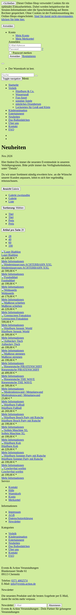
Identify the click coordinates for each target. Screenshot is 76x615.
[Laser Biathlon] (11, 251)
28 (13, 230)
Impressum (14, 511)
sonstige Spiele (24, 100)
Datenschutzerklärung (20, 518)
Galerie (11, 189)
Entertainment (16, 113)
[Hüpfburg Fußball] (12, 404)
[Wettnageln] (9, 289)
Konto (12, 496)
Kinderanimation (17, 110)
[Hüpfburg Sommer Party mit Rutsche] (23, 455)
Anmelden (8, 26)
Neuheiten (14, 116)
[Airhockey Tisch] (12, 340)
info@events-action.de (23, 583)
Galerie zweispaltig (19, 195)
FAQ (11, 129)
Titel (10, 214)
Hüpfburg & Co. (25, 91)
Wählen (13, 208)
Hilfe (11, 490)
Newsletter (14, 521)
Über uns (13, 123)
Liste (11, 201)
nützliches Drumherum (28, 103)
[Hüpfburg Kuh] (11, 442)
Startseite (13, 84)
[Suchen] (36, 75)
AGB (11, 515)
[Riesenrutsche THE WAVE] (18, 379)
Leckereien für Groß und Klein (33, 107)
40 (9, 239)
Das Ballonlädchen (19, 119)
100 (10, 245)
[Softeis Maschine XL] (14, 430)
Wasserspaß (22, 94)
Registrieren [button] (29, 56)
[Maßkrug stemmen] (13, 353)
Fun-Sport (21, 97)
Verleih (12, 88)
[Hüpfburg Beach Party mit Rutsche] (22, 417)
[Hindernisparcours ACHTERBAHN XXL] (26, 264)
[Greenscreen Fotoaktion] (16, 315)
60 (9, 242)
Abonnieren (54, 605)
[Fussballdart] (9, 277)
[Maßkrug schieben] (13, 302)
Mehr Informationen (12, 261)
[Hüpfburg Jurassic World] (16, 328)
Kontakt (12, 126)
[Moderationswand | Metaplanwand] (22, 391)
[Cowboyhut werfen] (13, 468)
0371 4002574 (19, 580)
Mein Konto (22, 35)
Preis (11, 220)
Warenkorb (14, 493)
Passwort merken (22, 52)
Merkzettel (14, 499)
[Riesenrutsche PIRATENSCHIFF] (21, 366)
